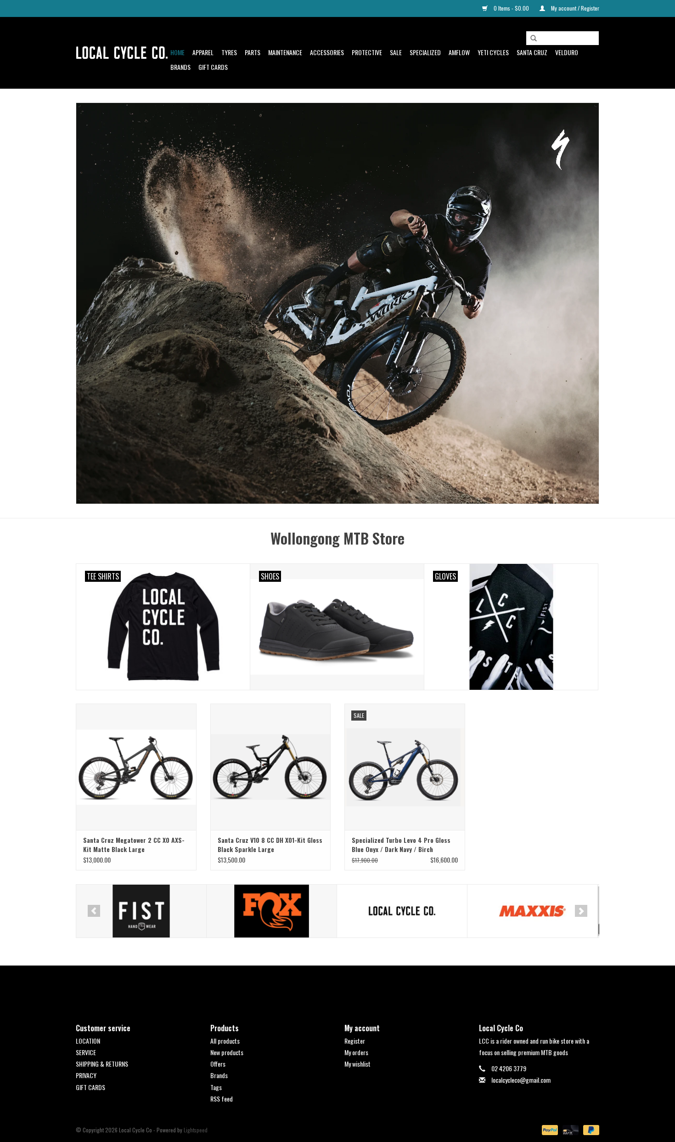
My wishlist (357, 1063)
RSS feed (221, 1098)
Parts (252, 52)
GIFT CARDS (90, 1087)
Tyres (229, 52)
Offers (217, 1063)
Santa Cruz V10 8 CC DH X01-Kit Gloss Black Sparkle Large (270, 844)
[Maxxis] (532, 911)
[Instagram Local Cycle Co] (345, 986)
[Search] (533, 38)
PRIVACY (86, 1075)
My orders (356, 1052)
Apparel (203, 52)
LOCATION (88, 1040)
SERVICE (86, 1052)
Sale (396, 52)
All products (225, 1040)
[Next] (581, 911)
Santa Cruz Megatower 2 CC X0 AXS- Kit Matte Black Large (134, 844)
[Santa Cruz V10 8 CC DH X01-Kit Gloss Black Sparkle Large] (270, 767)
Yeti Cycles (493, 52)
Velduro (566, 52)
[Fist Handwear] (141, 911)
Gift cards (213, 67)
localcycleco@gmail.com (521, 1080)
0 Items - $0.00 (511, 8)
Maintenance (285, 52)
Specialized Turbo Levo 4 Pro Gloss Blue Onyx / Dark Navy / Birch (401, 844)
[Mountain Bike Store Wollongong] (122, 53)
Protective (367, 52)
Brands (180, 67)
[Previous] (94, 911)
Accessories (327, 52)
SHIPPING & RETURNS (102, 1063)
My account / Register (574, 8)
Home (177, 52)
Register (354, 1040)
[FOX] (272, 911)
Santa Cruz (532, 52)
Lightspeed (196, 1130)
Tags (216, 1087)
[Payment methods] (549, 1129)
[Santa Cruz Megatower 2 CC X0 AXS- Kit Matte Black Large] (136, 767)
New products (226, 1052)
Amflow (459, 52)
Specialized (425, 52)
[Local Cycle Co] (402, 911)
